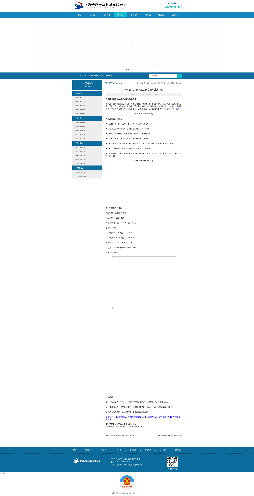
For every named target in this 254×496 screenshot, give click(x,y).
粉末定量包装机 (80, 130)
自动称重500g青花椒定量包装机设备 (122, 435)
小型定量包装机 (80, 138)
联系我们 (175, 15)
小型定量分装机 (80, 147)
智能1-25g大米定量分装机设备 (172, 435)
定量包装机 (79, 118)
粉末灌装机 (79, 168)
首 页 (80, 15)
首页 (147, 83)
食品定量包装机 (80, 134)
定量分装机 (79, 143)
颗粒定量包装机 (121, 104)
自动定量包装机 (80, 122)
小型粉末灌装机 (80, 172)
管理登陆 (139, 465)
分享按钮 (3, 474)
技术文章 (120, 15)
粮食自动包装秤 (80, 109)
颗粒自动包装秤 (80, 102)
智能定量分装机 (80, 151)
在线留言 (161, 15)
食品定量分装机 (80, 163)
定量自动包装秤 (80, 98)
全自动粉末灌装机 (81, 176)
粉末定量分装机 (80, 155)
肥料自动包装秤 (80, 113)
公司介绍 (107, 15)
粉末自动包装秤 (80, 105)
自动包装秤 (79, 93)
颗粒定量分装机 (80, 159)
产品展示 (93, 15)
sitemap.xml (146, 465)
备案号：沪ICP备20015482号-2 (120, 462)
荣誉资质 (148, 15)
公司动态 (134, 15)
